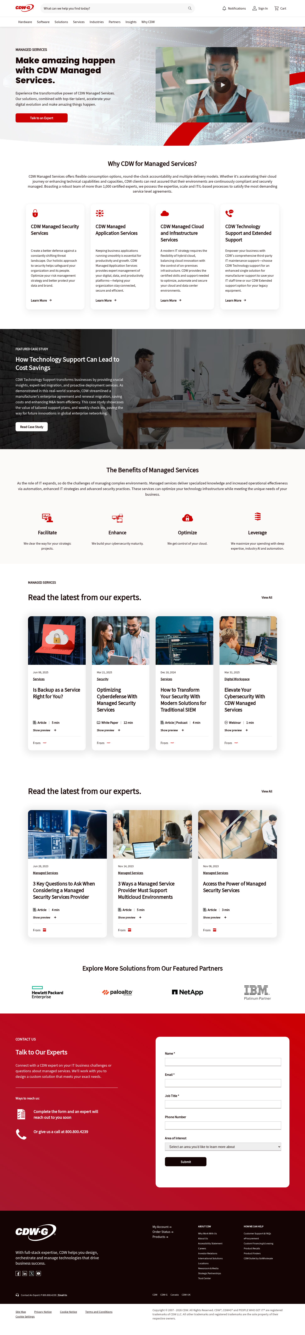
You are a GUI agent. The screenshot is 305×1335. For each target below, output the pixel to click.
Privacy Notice (43, 1312)
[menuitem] (224, 8)
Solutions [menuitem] (61, 22)
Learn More (39, 300)
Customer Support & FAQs (257, 1233)
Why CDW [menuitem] (148, 22)
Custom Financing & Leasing (258, 1243)
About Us (203, 1238)
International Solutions (210, 1258)
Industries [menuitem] (97, 22)
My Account (160, 1227)
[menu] (234, 8)
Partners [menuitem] (115, 22)
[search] (111, 8)
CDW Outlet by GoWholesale (258, 1258)
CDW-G (163, 1294)
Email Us (62, 1295)
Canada (175, 1294)
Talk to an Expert (41, 118)
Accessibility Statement (210, 1243)
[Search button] (190, 8)
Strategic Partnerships (209, 1273)
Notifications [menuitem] (237, 8)
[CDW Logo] (25, 8)
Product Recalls (252, 1248)
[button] (280, 8)
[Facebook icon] (18, 1273)
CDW (154, 1294)
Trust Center (204, 1278)
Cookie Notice (68, 1312)
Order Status (161, 1232)
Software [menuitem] (43, 22)
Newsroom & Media (208, 1268)
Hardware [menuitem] (25, 22)
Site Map (21, 1312)
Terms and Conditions (98, 1312)
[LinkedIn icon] (24, 1273)
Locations (203, 1263)
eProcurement (251, 1238)
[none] (25, 22)
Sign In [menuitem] (263, 8)
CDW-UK (186, 1294)
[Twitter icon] (31, 1273)
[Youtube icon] (38, 1273)
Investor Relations (207, 1253)
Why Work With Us (207, 1233)
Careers (202, 1248)
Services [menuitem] (79, 22)
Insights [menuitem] (131, 22)
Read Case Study (31, 427)
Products (159, 1237)
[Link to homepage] (25, 8)
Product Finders (252, 1253)
